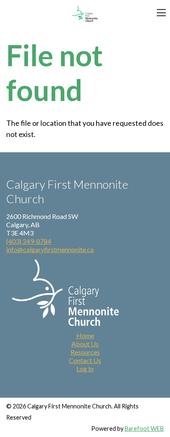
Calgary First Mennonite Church (85, 14)
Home (85, 335)
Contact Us (85, 360)
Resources (85, 352)
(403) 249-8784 (28, 241)
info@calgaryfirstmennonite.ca (50, 249)
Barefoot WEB (144, 428)
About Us (85, 344)
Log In (85, 368)
